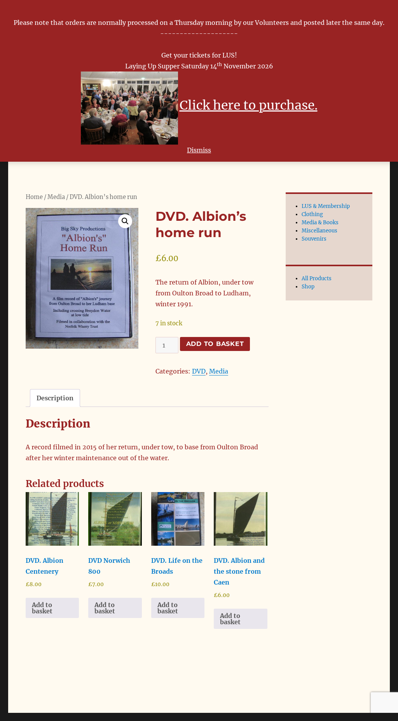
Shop (308, 286)
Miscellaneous (319, 230)
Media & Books (320, 222)
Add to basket (215, 343)
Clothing (312, 214)
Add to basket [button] (42, 608)
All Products (317, 278)
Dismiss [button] (199, 150)
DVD (199, 371)
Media (56, 197)
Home (34, 197)
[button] (125, 221)
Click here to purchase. (249, 105)
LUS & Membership (326, 206)
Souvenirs (314, 239)
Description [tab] (55, 398)
